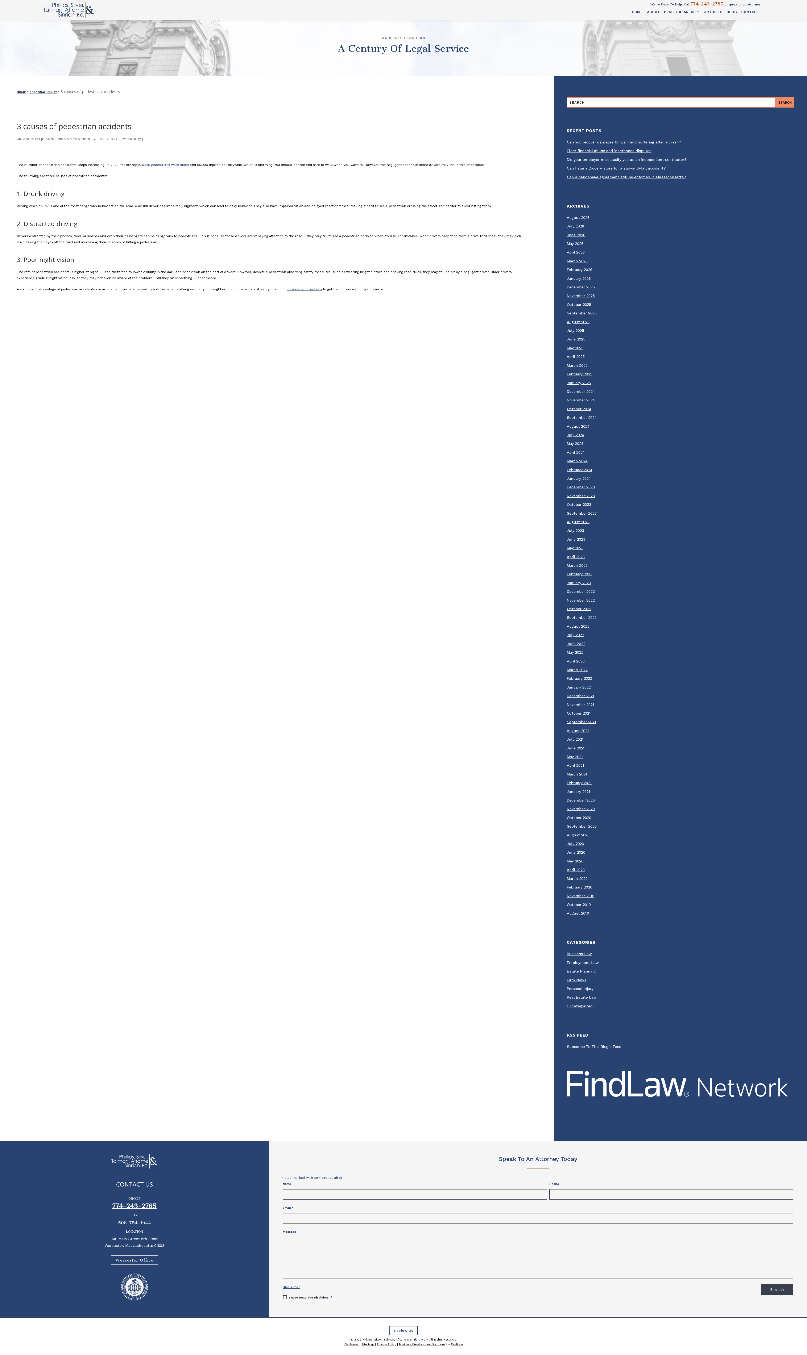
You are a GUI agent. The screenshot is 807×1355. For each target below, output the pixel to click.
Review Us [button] (403, 1331)
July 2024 (575, 435)
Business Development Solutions (422, 1344)
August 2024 (578, 426)
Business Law (579, 954)
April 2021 (575, 765)
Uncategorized (580, 1006)
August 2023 (578, 522)
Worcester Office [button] (134, 1260)
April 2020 (576, 869)
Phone (554, 1183)
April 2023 (576, 557)
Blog (732, 12)
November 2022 (581, 600)
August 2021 (578, 730)
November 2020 (581, 809)
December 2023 (581, 487)
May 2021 (575, 756)
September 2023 (582, 513)
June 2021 (576, 748)
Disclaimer (291, 1287)
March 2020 (577, 878)
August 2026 (578, 217)
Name (287, 1183)
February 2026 (579, 269)
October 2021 (579, 713)
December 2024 (581, 391)
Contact (750, 12)
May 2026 (575, 243)
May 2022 (575, 652)
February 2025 (579, 374)
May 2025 (575, 348)
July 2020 (575, 843)
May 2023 (575, 548)
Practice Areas (680, 12)
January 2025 (579, 383)
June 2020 (576, 852)
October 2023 (579, 504)
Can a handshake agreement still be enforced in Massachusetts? (626, 177)
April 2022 (576, 661)
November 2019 (580, 896)
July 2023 (575, 530)
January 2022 (579, 687)
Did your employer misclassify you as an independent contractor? (627, 159)
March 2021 (577, 774)
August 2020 (578, 835)
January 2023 (579, 583)
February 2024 (579, 470)
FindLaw (457, 1344)
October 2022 (579, 609)
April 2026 (576, 252)
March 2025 (577, 365)
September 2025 (582, 313)
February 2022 (579, 678)
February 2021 (579, 783)
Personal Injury (130, 139)
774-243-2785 (707, 4)
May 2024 (575, 443)
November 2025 (581, 295)
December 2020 (581, 800)
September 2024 (582, 417)
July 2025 (575, 330)
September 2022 (582, 617)
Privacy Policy (386, 1344)
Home (637, 12)
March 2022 (577, 670)
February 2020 (579, 887)
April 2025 (576, 356)
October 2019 (579, 904)
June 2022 (576, 643)
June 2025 (576, 339)
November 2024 (581, 400)
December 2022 (581, 591)
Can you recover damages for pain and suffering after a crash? (624, 142)
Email (288, 1207)
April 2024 (576, 452)
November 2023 (581, 496)
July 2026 (575, 226)
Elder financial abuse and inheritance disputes (609, 151)
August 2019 (578, 913)
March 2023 (577, 565)
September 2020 (582, 826)
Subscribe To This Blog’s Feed (594, 1046)
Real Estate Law (582, 997)
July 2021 (575, 739)
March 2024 (577, 461)
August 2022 (578, 626)
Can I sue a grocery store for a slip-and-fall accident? (616, 168)
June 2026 (576, 235)
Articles (713, 12)
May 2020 (575, 861)
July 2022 (575, 635)
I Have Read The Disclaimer (310, 1297)
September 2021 (581, 722)
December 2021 (580, 696)
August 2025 (578, 322)
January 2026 (579, 278)
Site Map (367, 1344)
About (653, 12)
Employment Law (583, 962)
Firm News (576, 980)
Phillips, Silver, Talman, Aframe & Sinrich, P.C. (65, 139)
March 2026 (577, 261)
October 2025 (579, 304)
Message (289, 1231)
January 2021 (578, 791)
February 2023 (579, 574)
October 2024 (579, 409)
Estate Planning (581, 971)
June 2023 (576, 539)
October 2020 (579, 817)
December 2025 (581, 287)
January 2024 (579, 478)
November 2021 (580, 704)
